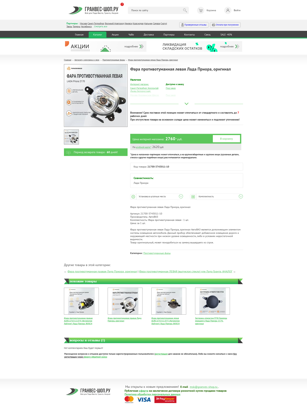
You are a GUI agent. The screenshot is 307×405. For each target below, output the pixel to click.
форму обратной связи (95, 356)
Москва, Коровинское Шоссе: (144, 95)
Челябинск (86, 26)
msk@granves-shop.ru (203, 386)
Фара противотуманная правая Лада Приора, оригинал (102, 271)
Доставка (149, 34)
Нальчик (148, 23)
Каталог (97, 34)
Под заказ (171, 88)
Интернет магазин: (139, 84)
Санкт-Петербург (96, 23)
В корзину (226, 138)
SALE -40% (226, 34)
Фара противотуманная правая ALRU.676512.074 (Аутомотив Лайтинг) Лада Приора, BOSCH (78, 321)
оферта (143, 390)
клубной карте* (143, 147)
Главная (79, 34)
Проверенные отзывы (195, 24)
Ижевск (128, 23)
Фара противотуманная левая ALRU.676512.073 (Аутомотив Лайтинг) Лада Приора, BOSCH (165, 321)
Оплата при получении (227, 24)
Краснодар (138, 23)
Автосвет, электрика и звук (86, 59)
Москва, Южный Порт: (141, 99)
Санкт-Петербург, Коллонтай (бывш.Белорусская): (144, 90)
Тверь (69, 26)
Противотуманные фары (114, 59)
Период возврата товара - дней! (96, 152)
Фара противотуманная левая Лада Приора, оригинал (153, 59)
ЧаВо (131, 34)
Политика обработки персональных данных (152, 394)
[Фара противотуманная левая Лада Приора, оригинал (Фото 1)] (71, 137)
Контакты (189, 34)
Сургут (164, 23)
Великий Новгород (114, 23)
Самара (156, 23)
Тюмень (76, 26)
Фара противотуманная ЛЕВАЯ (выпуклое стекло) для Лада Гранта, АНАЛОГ (185, 271)
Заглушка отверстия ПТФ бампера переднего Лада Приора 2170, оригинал (211, 321)
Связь (207, 34)
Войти (237, 10)
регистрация (161, 353)
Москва (83, 23)
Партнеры (168, 34)
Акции (115, 34)
